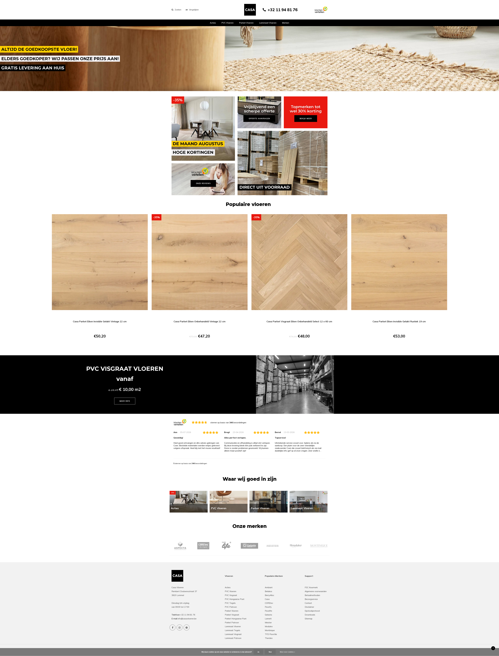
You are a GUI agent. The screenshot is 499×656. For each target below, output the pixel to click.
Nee (270, 652)
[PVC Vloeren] (229, 501)
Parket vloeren (246, 23)
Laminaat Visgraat (233, 634)
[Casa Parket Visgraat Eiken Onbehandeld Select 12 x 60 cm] (299, 262)
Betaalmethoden (312, 595)
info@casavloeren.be (187, 618)
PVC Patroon (231, 607)
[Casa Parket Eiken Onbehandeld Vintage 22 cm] (200, 262)
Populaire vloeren (248, 204)
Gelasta (268, 615)
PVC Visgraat (231, 595)
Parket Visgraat (232, 615)
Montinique (270, 630)
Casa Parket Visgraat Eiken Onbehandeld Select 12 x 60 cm (299, 321)
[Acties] (189, 501)
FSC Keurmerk (311, 587)
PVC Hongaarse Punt (234, 599)
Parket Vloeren (231, 611)
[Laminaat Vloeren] (309, 501)
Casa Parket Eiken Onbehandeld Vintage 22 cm (199, 321)
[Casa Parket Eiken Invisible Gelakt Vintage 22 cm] (100, 262)
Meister (268, 622)
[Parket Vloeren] (269, 501)
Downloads (310, 615)
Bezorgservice (311, 599)
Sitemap (308, 618)
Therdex (269, 638)
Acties (213, 23)
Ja (258, 652)
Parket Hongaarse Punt (235, 618)
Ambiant (269, 587)
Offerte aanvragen (99, 345)
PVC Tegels (230, 603)
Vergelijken (194, 9)
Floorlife (268, 611)
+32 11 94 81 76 (283, 9)
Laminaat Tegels (232, 630)
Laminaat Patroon (233, 638)
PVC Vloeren (228, 23)
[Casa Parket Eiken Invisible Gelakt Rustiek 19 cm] (399, 262)
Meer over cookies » (287, 652)
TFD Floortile (271, 634)
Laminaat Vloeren (233, 626)
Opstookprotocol (312, 611)
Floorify (268, 607)
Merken (285, 23)
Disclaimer (309, 607)
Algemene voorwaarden (316, 591)
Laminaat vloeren (267, 23)
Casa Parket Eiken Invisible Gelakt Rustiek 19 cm (399, 321)
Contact (308, 603)
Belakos (268, 591)
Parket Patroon (232, 622)
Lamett (268, 618)
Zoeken (178, 9)
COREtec (269, 603)
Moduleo (269, 626)
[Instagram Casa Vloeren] (179, 627)
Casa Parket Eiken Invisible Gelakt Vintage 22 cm (100, 321)
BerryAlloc (269, 595)
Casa (267, 599)
